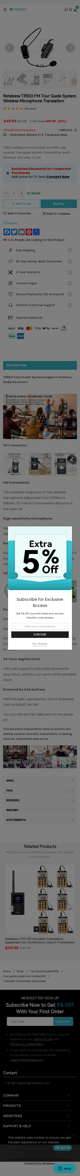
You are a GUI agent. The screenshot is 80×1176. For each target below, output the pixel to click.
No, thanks (40, 644)
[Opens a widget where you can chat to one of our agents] (64, 1169)
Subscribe (39, 634)
